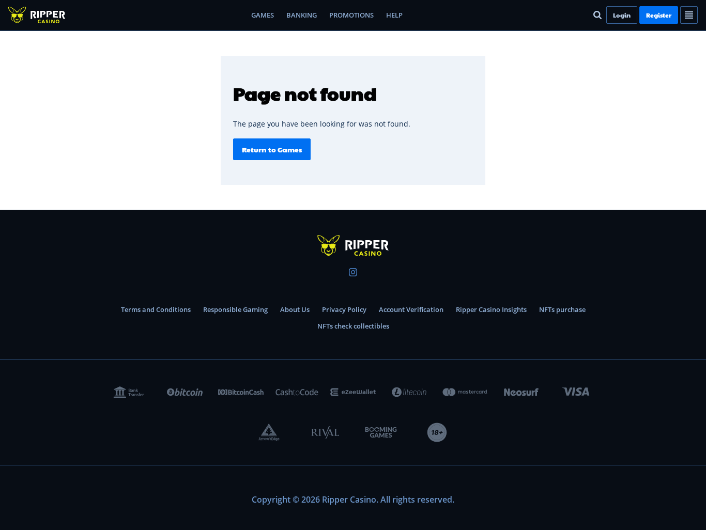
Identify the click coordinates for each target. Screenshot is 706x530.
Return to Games (272, 149)
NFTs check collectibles (353, 326)
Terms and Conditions (156, 309)
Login (622, 15)
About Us (295, 309)
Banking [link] (301, 15)
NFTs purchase (562, 309)
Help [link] (394, 15)
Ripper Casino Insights (491, 309)
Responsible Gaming (235, 309)
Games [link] (262, 15)
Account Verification (411, 309)
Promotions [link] (351, 15)
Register (658, 15)
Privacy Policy (344, 309)
